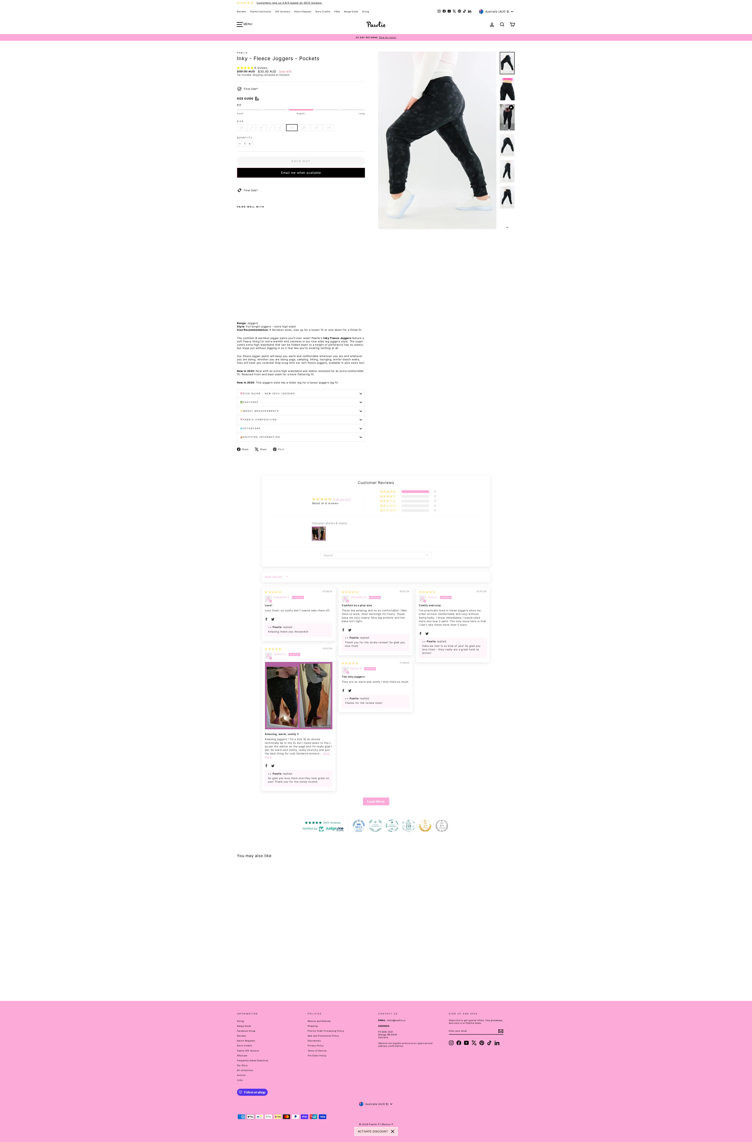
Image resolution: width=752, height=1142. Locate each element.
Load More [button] (376, 801)
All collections (245, 1070)
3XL (304, 127)
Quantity (245, 137)
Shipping (258, 74)
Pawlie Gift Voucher (248, 1050)
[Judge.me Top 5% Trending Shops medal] (442, 825)
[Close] (392, 1131)
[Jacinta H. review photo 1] (299, 696)
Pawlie (242, 53)
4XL (316, 127)
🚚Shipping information (260, 437)
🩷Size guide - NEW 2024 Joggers (267, 393)
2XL (291, 127)
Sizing (365, 11)
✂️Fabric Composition (258, 419)
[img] (273, 592)
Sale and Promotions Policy (323, 1035)
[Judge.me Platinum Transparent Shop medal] (392, 825)
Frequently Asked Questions (252, 1060)
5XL (328, 127)
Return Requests (246, 1040)
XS (241, 127)
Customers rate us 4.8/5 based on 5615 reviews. (289, 2)
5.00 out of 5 (342, 499)
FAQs (337, 11)
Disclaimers (314, 1040)
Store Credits (323, 11)
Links (240, 1080)
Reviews (241, 11)
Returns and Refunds (319, 1021)
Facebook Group (246, 1031)
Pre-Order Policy (317, 1055)
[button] (245, 67)
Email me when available (301, 173)
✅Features (249, 402)
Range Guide (351, 11)
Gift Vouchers (282, 11)
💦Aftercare (250, 428)
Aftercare (242, 1055)
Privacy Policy (316, 1045)
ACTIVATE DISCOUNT (373, 1131)
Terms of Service (317, 1050)
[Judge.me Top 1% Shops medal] (425, 825)
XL (280, 127)
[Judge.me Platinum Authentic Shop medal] (375, 825)
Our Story (242, 1065)
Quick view (270, 963)
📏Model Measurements (259, 411)
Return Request (302, 11)
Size (240, 121)
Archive (241, 1075)
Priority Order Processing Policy (326, 1031)
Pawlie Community (260, 11)
